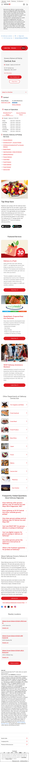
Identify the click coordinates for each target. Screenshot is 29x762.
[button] (23, 4)
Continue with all (24, 760)
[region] (14, 757)
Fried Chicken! (7, 167)
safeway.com (19, 598)
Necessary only (15, 760)
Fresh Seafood (7, 164)
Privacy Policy (8, 758)
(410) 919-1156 (5, 102)
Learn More (18, 385)
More (23, 48)
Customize (23, 757)
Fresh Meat (6, 159)
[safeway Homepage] (7, 4)
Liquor (16, 446)
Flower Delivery (7, 157)
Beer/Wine (16, 438)
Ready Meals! (7, 149)
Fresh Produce (7, 162)
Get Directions (8, 73)
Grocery (4, 1)
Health (8, 1)
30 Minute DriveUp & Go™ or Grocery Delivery (13, 146)
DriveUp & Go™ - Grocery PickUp (12, 142)
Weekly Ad (5, 628)
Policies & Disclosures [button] (7, 744)
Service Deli (6, 169)
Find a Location (16, 663)
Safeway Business (8, 154)
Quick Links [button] (4, 738)
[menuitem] (7, 48)
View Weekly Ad (14, 77)
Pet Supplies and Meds (17, 404)
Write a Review (16, 105)
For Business (20, 1)
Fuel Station (18, 488)
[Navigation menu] (2, 4)
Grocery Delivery (7, 140)
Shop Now (14, 81)
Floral (16, 454)
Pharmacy (13, 1)
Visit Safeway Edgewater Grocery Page (15, 603)
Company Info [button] (4, 741)
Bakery (16, 463)
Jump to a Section (7, 92)
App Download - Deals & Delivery (12, 152)
